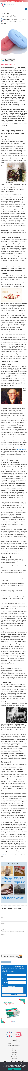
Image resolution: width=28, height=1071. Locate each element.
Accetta (10, 1068)
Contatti (14, 1051)
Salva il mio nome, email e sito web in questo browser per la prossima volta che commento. (13, 930)
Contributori (14, 1052)
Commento (4, 934)
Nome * (3, 911)
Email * (2, 917)
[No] (26, 1066)
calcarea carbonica (21, 449)
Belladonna (20, 595)
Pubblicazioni (14, 1058)
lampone (7, 487)
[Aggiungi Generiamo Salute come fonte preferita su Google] (8, 59)
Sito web (3, 923)
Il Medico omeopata (7, 855)
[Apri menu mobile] (25, 4)
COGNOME (5, 982)
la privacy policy (11, 986)
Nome (3, 978)
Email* (4, 975)
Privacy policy (14, 1056)
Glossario (14, 1054)
